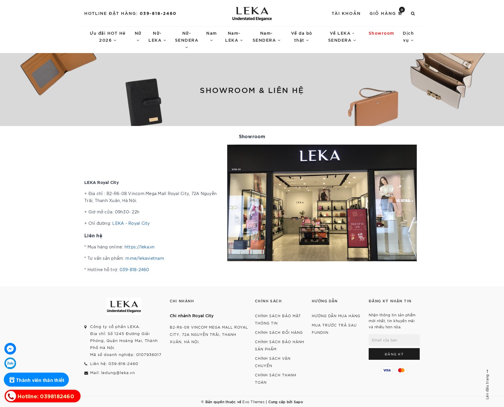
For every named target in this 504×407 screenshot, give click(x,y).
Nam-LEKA (233, 36)
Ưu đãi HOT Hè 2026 (108, 36)
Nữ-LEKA (155, 36)
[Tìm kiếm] (413, 13)
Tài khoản (346, 13)
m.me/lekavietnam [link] (144, 258)
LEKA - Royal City (131, 223)
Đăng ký (394, 354)
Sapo (298, 401)
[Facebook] (10, 349)
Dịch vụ (408, 36)
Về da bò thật (301, 36)
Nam (211, 33)
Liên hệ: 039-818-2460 (114, 363)
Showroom (381, 33)
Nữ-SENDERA (187, 36)
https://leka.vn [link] (140, 246)
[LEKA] (252, 13)
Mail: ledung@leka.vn (112, 372)
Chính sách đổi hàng (279, 332)
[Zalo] (10, 363)
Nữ (138, 33)
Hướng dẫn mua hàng (336, 315)
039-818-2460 (158, 13)
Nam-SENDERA (265, 36)
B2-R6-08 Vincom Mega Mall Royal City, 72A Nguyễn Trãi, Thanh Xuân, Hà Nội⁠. (209, 334)
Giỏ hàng (387, 13)
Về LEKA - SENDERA (341, 36)
